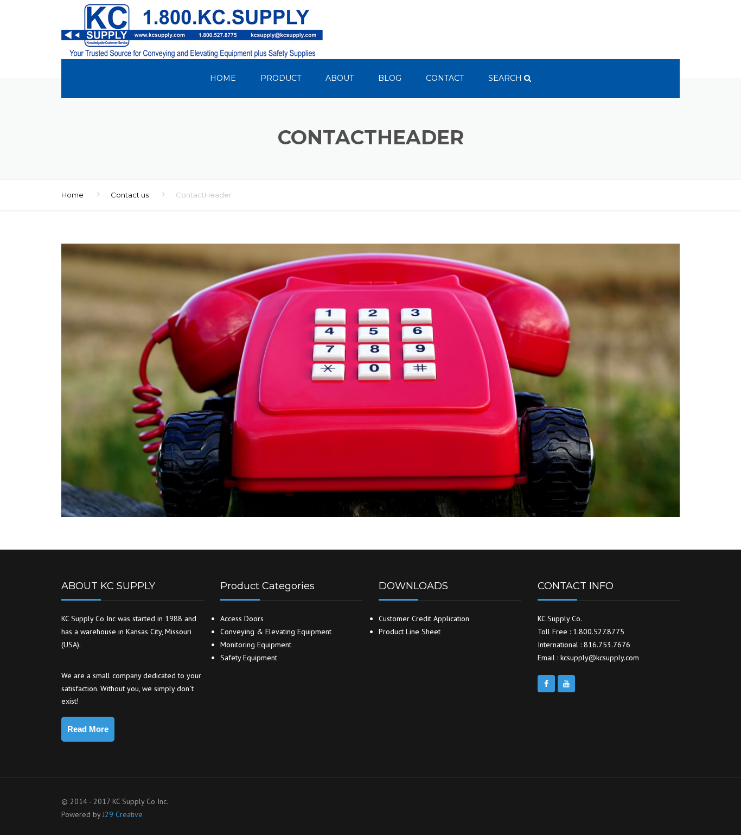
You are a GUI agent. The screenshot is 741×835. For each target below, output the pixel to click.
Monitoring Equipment (255, 644)
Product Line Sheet (409, 631)
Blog (389, 78)
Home (223, 78)
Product (280, 78)
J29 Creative (123, 814)
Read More (87, 729)
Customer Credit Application (424, 618)
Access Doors (242, 618)
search (506, 78)
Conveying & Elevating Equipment (275, 631)
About (339, 78)
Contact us (130, 194)
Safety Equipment (248, 657)
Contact (445, 78)
